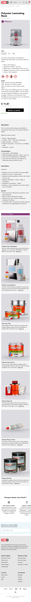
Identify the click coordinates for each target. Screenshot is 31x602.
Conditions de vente (5, 558)
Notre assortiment (22, 558)
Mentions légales (5, 564)
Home (2, 6)
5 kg (13, 53)
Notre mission (4, 575)
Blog (2, 579)
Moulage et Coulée (10, 6)
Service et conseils (22, 560)
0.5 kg (3, 53)
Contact (3, 577)
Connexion (20, 562)
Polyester (18, 6)
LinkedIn (20, 577)
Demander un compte (23, 564)
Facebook (20, 579)
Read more (18, 251)
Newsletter (20, 575)
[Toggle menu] (11, 2)
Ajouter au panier (14, 110)
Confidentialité (4, 566)
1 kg (9, 53)
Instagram (20, 581)
